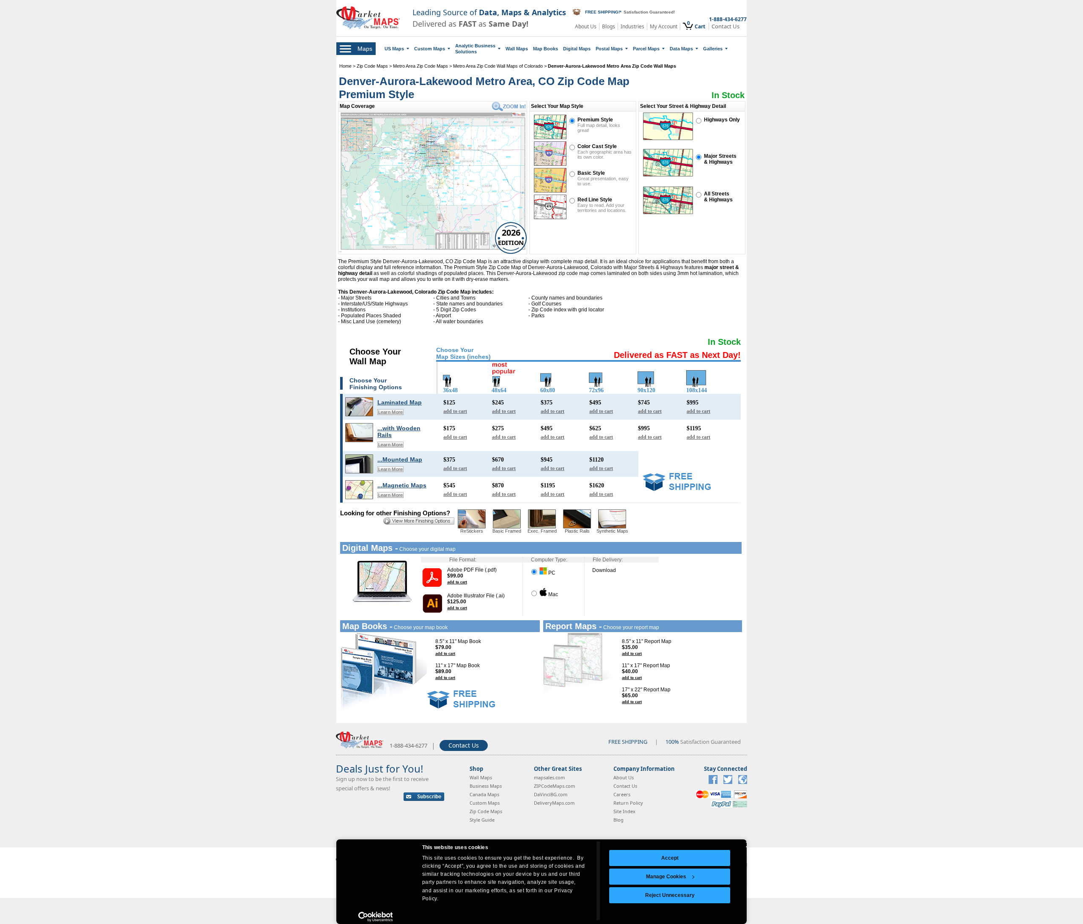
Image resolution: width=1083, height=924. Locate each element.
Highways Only (722, 120)
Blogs (608, 26)
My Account (663, 26)
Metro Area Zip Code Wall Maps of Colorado (498, 66)
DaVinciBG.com (550, 794)
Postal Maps (609, 48)
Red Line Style (594, 200)
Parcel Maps (646, 48)
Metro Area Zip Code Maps (420, 66)
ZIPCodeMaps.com (554, 786)
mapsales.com (549, 777)
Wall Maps (517, 48)
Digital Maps (577, 48)
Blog (618, 820)
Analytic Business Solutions (475, 48)
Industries (632, 26)
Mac (552, 594)
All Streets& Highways (718, 197)
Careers (621, 794)
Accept (670, 858)
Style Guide (482, 820)
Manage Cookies (666, 877)
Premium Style (595, 120)
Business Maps (486, 786)
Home (345, 66)
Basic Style (591, 173)
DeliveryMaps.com (554, 803)
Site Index (624, 811)
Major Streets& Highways (720, 159)
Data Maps (681, 48)
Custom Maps (429, 48)
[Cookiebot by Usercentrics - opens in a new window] (375, 917)
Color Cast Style (597, 146)
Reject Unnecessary (670, 895)
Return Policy (628, 803)
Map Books (545, 48)
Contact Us (725, 26)
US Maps (394, 48)
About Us (585, 26)
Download (604, 570)
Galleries (713, 48)
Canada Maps (484, 794)
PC (551, 573)
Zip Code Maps (372, 66)
